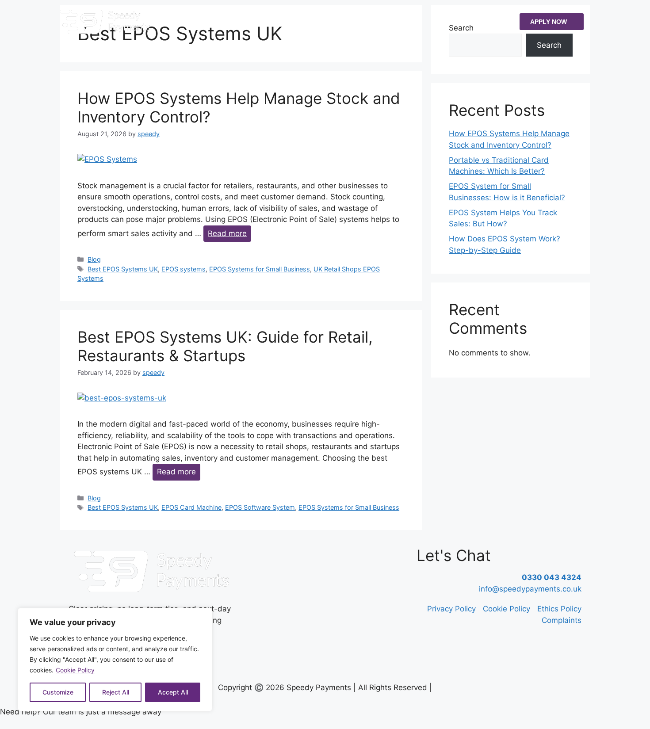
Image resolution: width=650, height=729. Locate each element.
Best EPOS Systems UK (123, 269)
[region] (115, 659)
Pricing (329, 21)
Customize (57, 692)
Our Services (224, 21)
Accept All (173, 692)
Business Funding (284, 21)
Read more (227, 233)
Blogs (356, 21)
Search (549, 45)
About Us (183, 21)
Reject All (115, 692)
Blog (94, 259)
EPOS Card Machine (191, 507)
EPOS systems (183, 269)
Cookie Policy (75, 670)
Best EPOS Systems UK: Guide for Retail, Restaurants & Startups (225, 346)
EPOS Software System (260, 507)
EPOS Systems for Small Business (259, 269)
